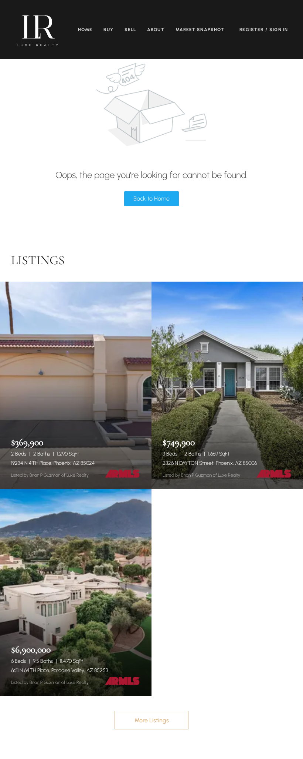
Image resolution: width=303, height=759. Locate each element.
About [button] (155, 29)
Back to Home (151, 198)
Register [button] (251, 29)
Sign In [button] (278, 29)
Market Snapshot (200, 29)
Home (85, 29)
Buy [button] (108, 29)
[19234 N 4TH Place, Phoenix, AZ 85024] (76, 385)
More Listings (152, 720)
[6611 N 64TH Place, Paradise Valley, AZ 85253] (76, 592)
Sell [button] (130, 29)
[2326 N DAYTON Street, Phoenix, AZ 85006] (227, 385)
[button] (37, 29)
